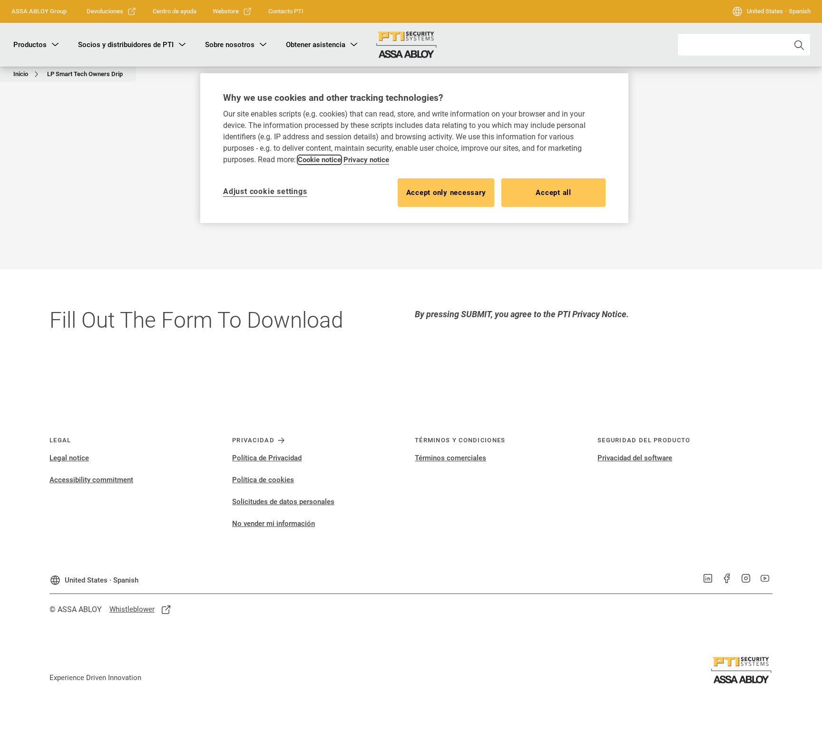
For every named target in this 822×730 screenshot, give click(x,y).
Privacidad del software (634, 458)
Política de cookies (263, 480)
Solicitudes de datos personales (283, 501)
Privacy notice (366, 160)
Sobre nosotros (229, 44)
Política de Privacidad (267, 458)
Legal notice (69, 458)
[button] (55, 44)
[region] (414, 148)
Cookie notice (319, 160)
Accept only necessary (446, 192)
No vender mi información (273, 523)
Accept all (553, 192)
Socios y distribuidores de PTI (126, 44)
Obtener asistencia (315, 44)
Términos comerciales (450, 458)
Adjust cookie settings (265, 191)
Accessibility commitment (91, 480)
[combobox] (744, 44)
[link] (112, 11)
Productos (30, 44)
